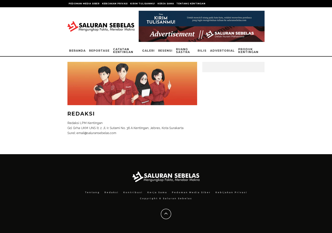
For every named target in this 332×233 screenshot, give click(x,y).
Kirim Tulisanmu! (142, 3)
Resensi (165, 50)
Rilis (202, 50)
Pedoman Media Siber (84, 3)
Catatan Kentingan (123, 51)
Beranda (77, 50)
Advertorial (222, 50)
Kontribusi (133, 192)
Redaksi (111, 192)
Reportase (99, 50)
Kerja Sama (166, 3)
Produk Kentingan (248, 51)
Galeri (148, 50)
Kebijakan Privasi (115, 3)
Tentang (92, 192)
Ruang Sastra (183, 51)
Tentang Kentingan (190, 3)
